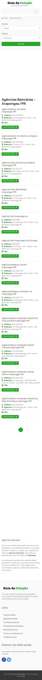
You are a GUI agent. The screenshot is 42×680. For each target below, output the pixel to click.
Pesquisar (21, 44)
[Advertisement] (21, 73)
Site (6, 123)
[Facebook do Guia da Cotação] (4, 659)
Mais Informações (9, 127)
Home (6, 18)
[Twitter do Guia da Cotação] (9, 659)
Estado (5, 24)
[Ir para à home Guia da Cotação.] (21, 3)
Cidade (5, 33)
